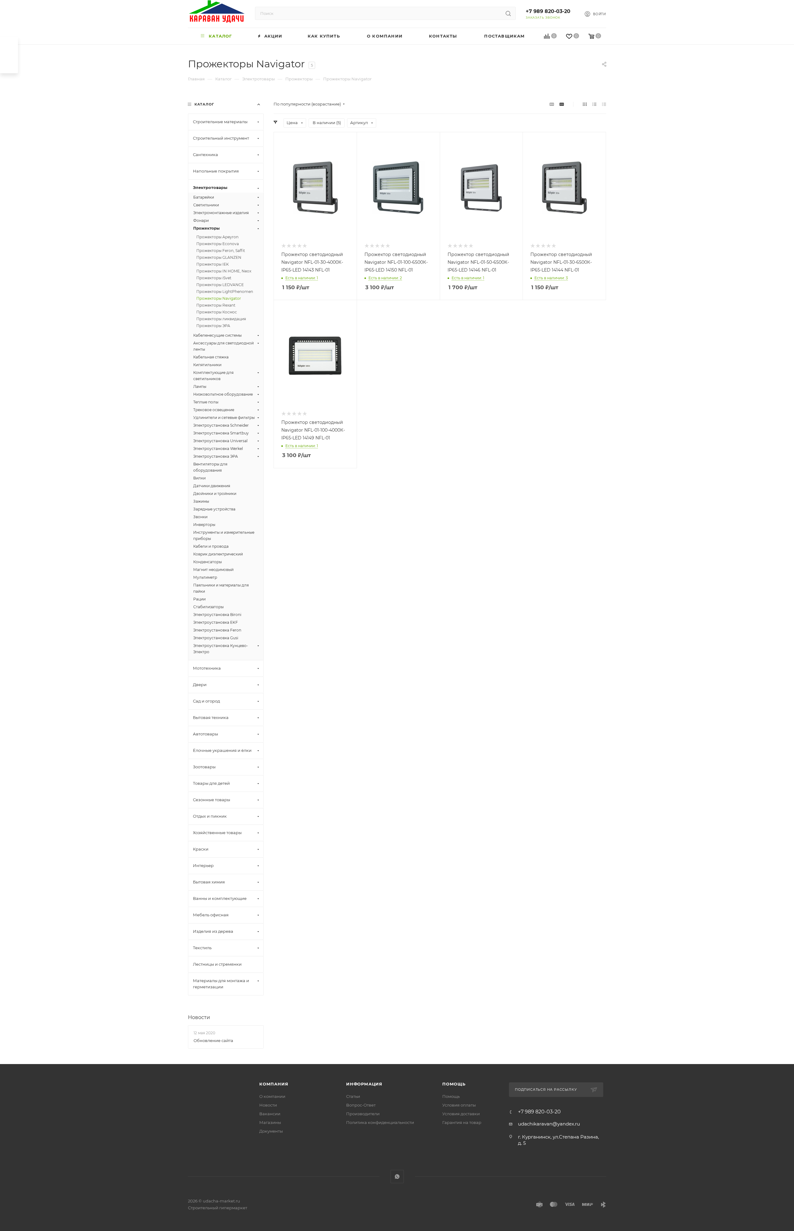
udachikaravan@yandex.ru (549, 1124)
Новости (199, 1017)
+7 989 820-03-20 (548, 11)
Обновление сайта (213, 1040)
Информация (364, 1083)
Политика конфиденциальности (380, 1122)
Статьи (353, 1096)
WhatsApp (397, 1176)
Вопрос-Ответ (361, 1105)
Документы (271, 1131)
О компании (272, 1096)
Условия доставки (461, 1113)
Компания (273, 1083)
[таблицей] (604, 104)
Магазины (270, 1122)
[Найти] (508, 13)
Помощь (454, 1083)
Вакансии (269, 1113)
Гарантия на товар (461, 1122)
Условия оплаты (459, 1105)
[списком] (594, 104)
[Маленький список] (551, 104)
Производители (363, 1113)
